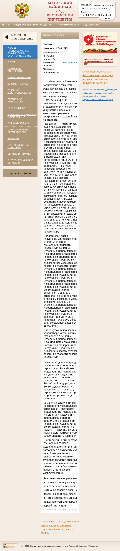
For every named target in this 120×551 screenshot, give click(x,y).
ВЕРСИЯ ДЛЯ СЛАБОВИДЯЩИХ (22, 37)
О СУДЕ (11, 62)
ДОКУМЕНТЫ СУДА (18, 84)
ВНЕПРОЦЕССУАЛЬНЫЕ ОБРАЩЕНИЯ (20, 161)
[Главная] (3, 25)
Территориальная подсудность (79, 24)
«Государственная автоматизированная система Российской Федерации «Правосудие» (64, 546)
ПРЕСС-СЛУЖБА (16, 108)
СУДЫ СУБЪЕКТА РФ (19, 123)
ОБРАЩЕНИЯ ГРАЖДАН (20, 154)
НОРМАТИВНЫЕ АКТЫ (19, 77)
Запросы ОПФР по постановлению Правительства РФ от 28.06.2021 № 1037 (98, 61)
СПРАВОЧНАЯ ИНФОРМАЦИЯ (15, 100)
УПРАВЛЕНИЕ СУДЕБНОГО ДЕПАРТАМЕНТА (22, 115)
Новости (47, 44)
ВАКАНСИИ (13, 138)
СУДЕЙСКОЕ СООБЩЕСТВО (15, 69)
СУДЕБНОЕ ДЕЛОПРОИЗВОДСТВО (20, 91)
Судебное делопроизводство (33, 24)
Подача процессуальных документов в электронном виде (19, 52)
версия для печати (72, 62)
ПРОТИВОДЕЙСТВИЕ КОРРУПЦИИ (19, 146)
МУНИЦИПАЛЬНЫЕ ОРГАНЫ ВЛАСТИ (18, 130)
